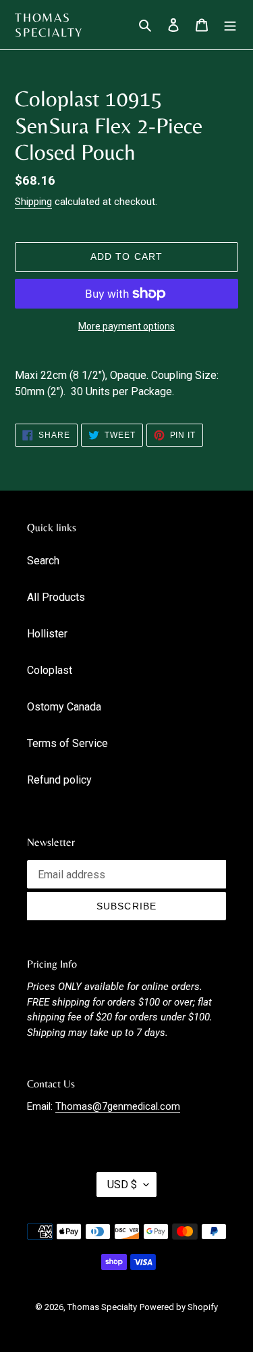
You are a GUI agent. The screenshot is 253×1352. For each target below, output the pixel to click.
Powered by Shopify (179, 1307)
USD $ (122, 1184)
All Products (56, 597)
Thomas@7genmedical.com (117, 1106)
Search (43, 560)
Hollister (47, 633)
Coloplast (49, 670)
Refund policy (59, 779)
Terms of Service (67, 743)
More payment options (126, 326)
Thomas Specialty (49, 24)
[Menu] (230, 25)
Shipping (33, 202)
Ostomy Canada (64, 706)
